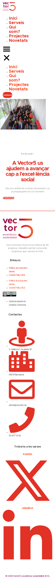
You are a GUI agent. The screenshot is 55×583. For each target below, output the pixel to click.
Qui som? (14, 29)
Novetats (18, 40)
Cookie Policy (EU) (17, 275)
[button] (7, 54)
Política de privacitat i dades (18, 270)
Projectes (19, 36)
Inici (13, 18)
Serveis (16, 23)
